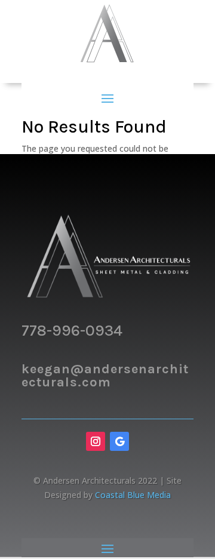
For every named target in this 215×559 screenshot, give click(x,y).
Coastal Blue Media (133, 494)
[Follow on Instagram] (95, 441)
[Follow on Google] (119, 441)
